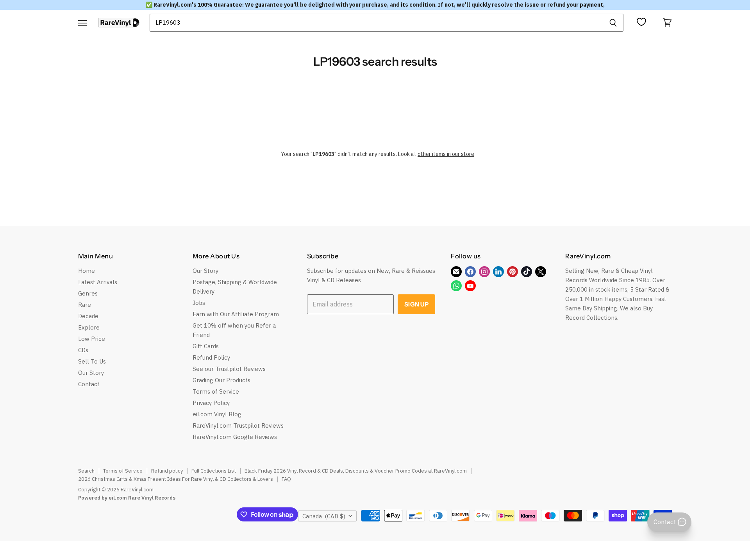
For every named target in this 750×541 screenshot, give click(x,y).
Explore (89, 327)
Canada (323, 516)
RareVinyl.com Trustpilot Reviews (238, 425)
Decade (88, 316)
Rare (84, 304)
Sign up (416, 304)
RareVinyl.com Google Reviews (235, 437)
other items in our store (446, 154)
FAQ (286, 479)
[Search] (613, 23)
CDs (83, 350)
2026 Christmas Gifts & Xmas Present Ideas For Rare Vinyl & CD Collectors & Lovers (175, 479)
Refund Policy (211, 357)
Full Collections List (213, 471)
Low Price (91, 338)
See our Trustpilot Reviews (229, 369)
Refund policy (167, 471)
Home (86, 270)
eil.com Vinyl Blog (217, 414)
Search (86, 471)
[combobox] (376, 23)
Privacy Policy (211, 403)
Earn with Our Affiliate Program (236, 314)
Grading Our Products (221, 380)
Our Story (91, 372)
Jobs (199, 302)
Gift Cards (206, 346)
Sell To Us (92, 361)
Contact (89, 384)
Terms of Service (216, 391)
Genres (88, 293)
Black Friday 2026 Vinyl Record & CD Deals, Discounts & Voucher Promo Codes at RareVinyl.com (356, 471)
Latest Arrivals (97, 282)
